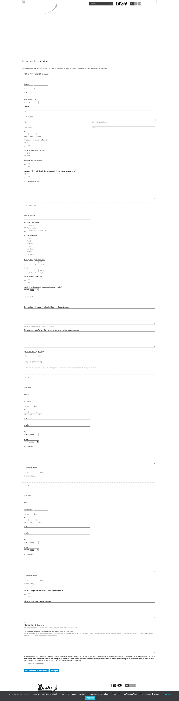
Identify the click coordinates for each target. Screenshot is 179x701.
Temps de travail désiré (31, 222)
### (31, 136)
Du (25, 432)
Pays (93, 127)
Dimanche (30, 254)
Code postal (28, 127)
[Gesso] (47, 8)
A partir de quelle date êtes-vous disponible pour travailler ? (43, 287)
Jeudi (29, 246)
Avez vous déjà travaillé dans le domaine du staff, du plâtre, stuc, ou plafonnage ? (50, 171)
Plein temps (31, 225)
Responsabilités (29, 446)
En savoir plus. (165, 694)
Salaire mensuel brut (30, 467)
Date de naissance (30, 99)
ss (35, 264)
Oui (28, 143)
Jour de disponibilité (30, 235)
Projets (95, 10)
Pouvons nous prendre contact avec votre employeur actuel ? (44, 591)
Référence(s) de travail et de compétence (37, 601)
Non (28, 145)
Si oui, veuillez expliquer (31, 181)
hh (24, 264)
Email (25, 92)
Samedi (29, 252)
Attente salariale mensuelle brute (34, 351)
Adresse (26, 107)
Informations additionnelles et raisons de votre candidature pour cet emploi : (49, 631)
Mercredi (30, 244)
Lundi (29, 238)
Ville (25, 122)
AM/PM (41, 264)
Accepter (90, 698)
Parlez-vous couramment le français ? (36, 140)
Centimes (41, 356)
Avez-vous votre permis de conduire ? (36, 150)
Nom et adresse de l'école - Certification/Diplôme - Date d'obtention (46, 307)
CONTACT (133, 10)
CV (25, 622)
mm (30, 264)
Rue (25, 111)
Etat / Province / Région (100, 122)
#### (38, 136)
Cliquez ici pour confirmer (36, 664)
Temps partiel (31, 228)
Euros (27, 356)
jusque (26, 268)
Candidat (26, 84)
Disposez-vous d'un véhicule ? (33, 161)
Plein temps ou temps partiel (37, 231)
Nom (35, 89)
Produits (64, 10)
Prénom (26, 89)
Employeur (27, 388)
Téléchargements (114, 10)
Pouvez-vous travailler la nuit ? (33, 277)
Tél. (25, 131)
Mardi (29, 241)
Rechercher (94, 4)
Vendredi (30, 249)
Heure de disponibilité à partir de (34, 259)
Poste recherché (29, 216)
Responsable (28, 401)
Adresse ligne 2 (29, 116)
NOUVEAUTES (81, 9)
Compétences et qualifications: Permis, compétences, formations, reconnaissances (51, 330)
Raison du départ (29, 476)
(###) (26, 136)
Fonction (26, 425)
